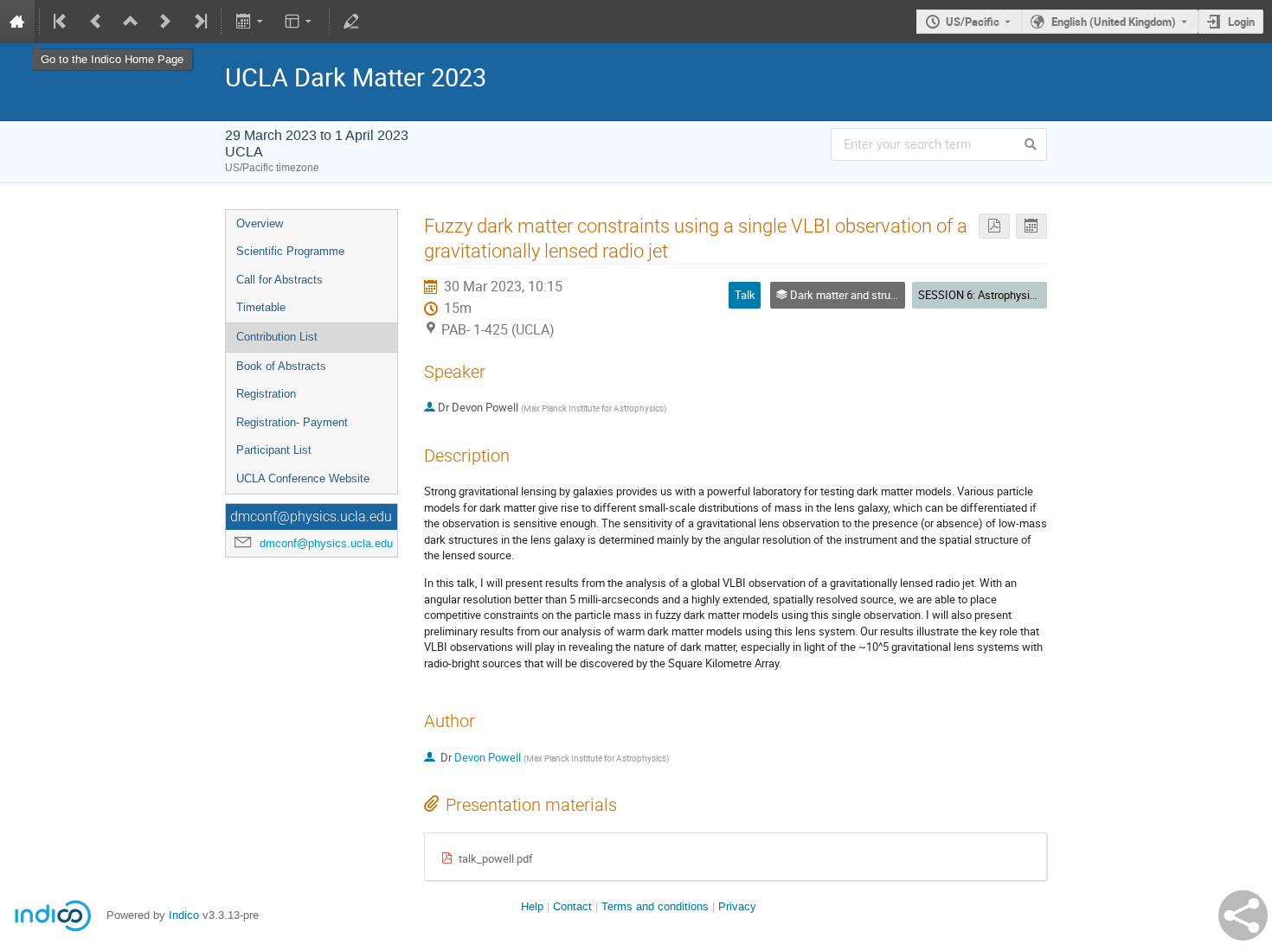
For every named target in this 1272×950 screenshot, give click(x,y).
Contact (572, 906)
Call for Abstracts (279, 279)
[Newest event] (199, 21)
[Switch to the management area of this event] (351, 21)
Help (532, 906)
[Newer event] (165, 21)
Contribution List (277, 336)
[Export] (250, 21)
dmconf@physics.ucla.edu (326, 543)
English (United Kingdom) (1113, 21)
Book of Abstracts (281, 366)
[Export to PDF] (994, 226)
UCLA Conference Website (302, 478)
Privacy (737, 906)
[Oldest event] (61, 21)
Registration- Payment (292, 422)
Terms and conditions (655, 906)
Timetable (261, 307)
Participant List (274, 449)
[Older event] (96, 21)
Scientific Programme (290, 251)
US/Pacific (972, 21)
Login (1241, 21)
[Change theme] (299, 21)
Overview (259, 223)
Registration (266, 393)
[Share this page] (1243, 915)
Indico (184, 915)
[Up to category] (130, 21)
